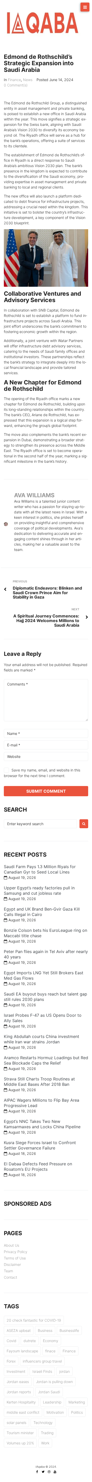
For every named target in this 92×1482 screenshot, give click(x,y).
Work (45, 1443)
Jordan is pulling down (54, 1381)
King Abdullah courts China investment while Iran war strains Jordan (41, 1039)
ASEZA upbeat (19, 1330)
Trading (47, 1433)
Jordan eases (18, 1381)
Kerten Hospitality (21, 1402)
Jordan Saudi (49, 1392)
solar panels (16, 1422)
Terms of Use (15, 1258)
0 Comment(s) (16, 85)
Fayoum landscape (22, 1351)
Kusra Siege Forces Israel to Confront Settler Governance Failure (40, 1145)
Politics (77, 1412)
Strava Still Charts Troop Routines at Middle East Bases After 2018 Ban (39, 1081)
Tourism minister (20, 1433)
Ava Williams (34, 495)
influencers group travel (42, 1361)
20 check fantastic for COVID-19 (34, 1320)
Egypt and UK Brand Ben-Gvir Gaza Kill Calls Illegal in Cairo (42, 911)
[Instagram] (49, 1471)
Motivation (55, 1412)
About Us (11, 1245)
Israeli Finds (42, 1371)
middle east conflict (23, 1412)
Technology (43, 1422)
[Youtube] (54, 1471)
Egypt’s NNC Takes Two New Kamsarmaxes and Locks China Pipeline (42, 1124)
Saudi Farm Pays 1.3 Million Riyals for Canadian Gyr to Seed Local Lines (40, 869)
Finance (14, 80)
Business (45, 1330)
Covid (11, 1341)
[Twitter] (43, 1471)
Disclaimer (12, 1264)
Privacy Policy (15, 1251)
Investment (16, 1371)
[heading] (46, 282)
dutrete (30, 1341)
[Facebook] (37, 1471)
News (27, 80)
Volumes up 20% (20, 1443)
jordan (64, 1371)
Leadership (52, 1402)
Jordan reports (19, 1392)
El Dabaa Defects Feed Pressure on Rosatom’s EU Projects (38, 1166)
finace (50, 1351)
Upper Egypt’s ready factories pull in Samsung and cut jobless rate (39, 890)
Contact (10, 1277)
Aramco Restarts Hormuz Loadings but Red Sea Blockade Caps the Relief (46, 1060)
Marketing (76, 1402)
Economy (50, 1341)
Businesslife (69, 1330)
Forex (11, 1361)
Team (8, 1271)
